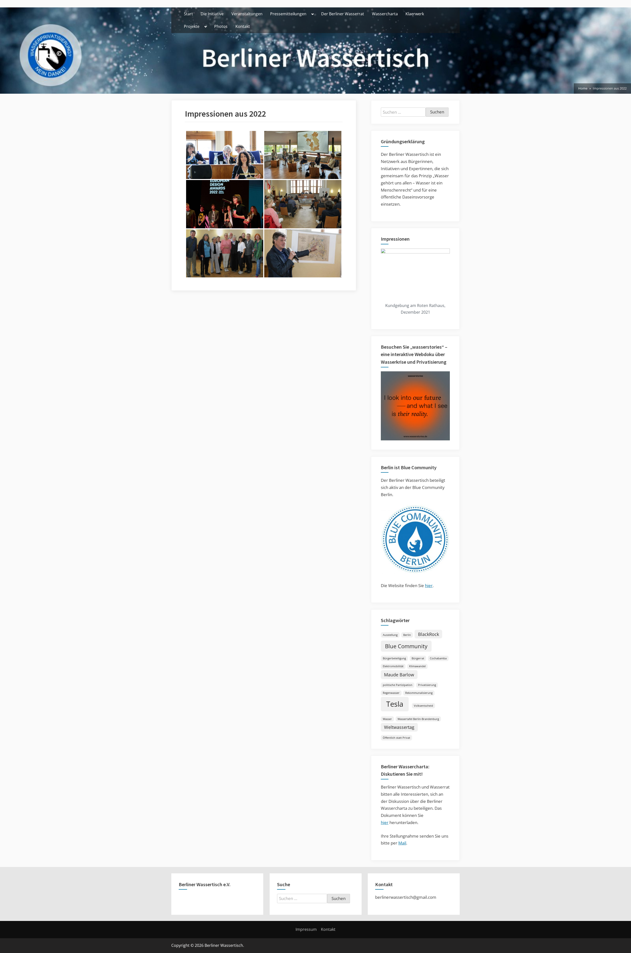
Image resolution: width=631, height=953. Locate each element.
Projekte (191, 26)
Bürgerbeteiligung (394, 658)
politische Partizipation (397, 685)
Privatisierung (427, 685)
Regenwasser (391, 693)
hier (429, 585)
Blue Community (406, 646)
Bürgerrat (418, 658)
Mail (402, 843)
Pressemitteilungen (288, 14)
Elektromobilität (393, 666)
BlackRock (428, 634)
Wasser (387, 719)
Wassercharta (385, 14)
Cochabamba (438, 658)
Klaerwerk (414, 14)
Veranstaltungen (247, 14)
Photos (221, 26)
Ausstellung (390, 635)
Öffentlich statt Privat (396, 737)
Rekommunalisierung (419, 693)
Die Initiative (212, 14)
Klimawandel (417, 666)
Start (188, 14)
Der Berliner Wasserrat (342, 14)
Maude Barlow (399, 675)
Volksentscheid (423, 705)
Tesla (394, 704)
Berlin (407, 635)
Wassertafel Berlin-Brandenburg (418, 719)
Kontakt (242, 26)
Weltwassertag (399, 727)
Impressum (306, 929)
